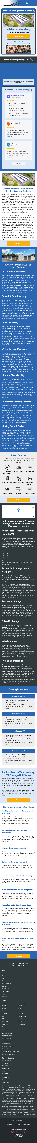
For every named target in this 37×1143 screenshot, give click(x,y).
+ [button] (4, 507)
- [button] (4, 510)
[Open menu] (34, 3)
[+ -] (18, 511)
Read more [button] (10, 136)
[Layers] (33, 507)
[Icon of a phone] (26, 4)
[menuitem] (18, 973)
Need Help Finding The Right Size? (16, 59)
